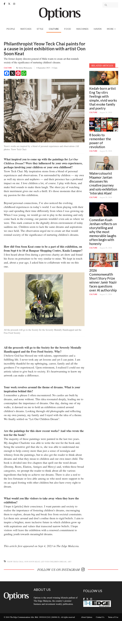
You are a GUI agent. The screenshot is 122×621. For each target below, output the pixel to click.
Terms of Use (113, 617)
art (69, 561)
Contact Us (100, 617)
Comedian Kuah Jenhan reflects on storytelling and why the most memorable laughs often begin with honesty (103, 232)
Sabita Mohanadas (25, 68)
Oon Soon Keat (32, 561)
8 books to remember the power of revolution (100, 141)
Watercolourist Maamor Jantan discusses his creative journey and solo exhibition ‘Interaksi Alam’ (103, 183)
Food (67, 28)
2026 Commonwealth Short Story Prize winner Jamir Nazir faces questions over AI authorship (103, 280)
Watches (25, 28)
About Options (86, 617)
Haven (98, 28)
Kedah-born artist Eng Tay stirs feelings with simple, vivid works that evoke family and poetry (103, 98)
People (11, 28)
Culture (54, 28)
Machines (82, 28)
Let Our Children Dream (53, 561)
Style (40, 28)
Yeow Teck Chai (15, 561)
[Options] (61, 13)
